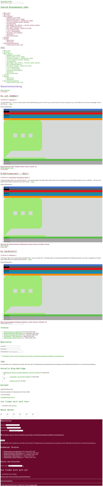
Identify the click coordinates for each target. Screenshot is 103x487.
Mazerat (35, 244)
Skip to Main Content (6, 1)
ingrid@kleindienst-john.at (8, 397)
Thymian (47, 244)
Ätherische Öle (5, 244)
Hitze (12, 166)
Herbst (30, 322)
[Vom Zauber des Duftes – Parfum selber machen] (35, 416)
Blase (2, 322)
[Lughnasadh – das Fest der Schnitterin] (7, 376)
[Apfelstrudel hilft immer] (10, 416)
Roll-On (27, 166)
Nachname (3, 349)
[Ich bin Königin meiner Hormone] (23, 416)
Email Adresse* (5, 351)
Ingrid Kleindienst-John (14, 7)
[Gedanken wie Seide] (4, 416)
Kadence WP (33, 485)
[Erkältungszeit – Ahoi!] (7, 168)
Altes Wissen (12, 177)
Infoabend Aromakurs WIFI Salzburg (13, 333)
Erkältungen (24, 322)
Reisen (22, 166)
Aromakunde (20, 177)
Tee (36, 166)
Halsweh (30, 244)
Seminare (35, 322)
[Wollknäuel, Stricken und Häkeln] (13, 372)
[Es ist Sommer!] (5, 90)
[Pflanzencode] (29, 416)
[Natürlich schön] (7, 381)
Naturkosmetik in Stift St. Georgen (13, 338)
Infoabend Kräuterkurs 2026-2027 (13, 335)
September (41, 322)
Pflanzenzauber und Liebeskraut (12, 332)
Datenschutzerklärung (6, 481)
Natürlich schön (14, 381)
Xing (15, 405)
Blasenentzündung (6, 166)
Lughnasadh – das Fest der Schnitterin (20, 376)
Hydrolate (17, 166)
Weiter (11, 104)
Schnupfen (41, 244)
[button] (6, 110)
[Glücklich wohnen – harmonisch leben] (16, 416)
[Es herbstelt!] (4, 245)
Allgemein (12, 99)
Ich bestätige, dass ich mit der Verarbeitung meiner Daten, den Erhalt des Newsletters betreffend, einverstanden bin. (33, 356)
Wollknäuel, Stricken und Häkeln (31, 372)
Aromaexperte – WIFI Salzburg (12, 336)
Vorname (3, 346)
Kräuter (26, 177)
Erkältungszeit (23, 244)
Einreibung (18, 322)
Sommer (32, 166)
